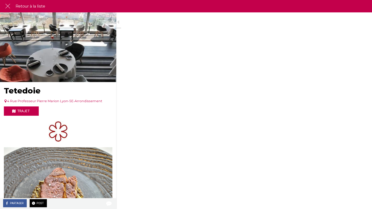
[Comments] (108, 203)
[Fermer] (7, 6)
